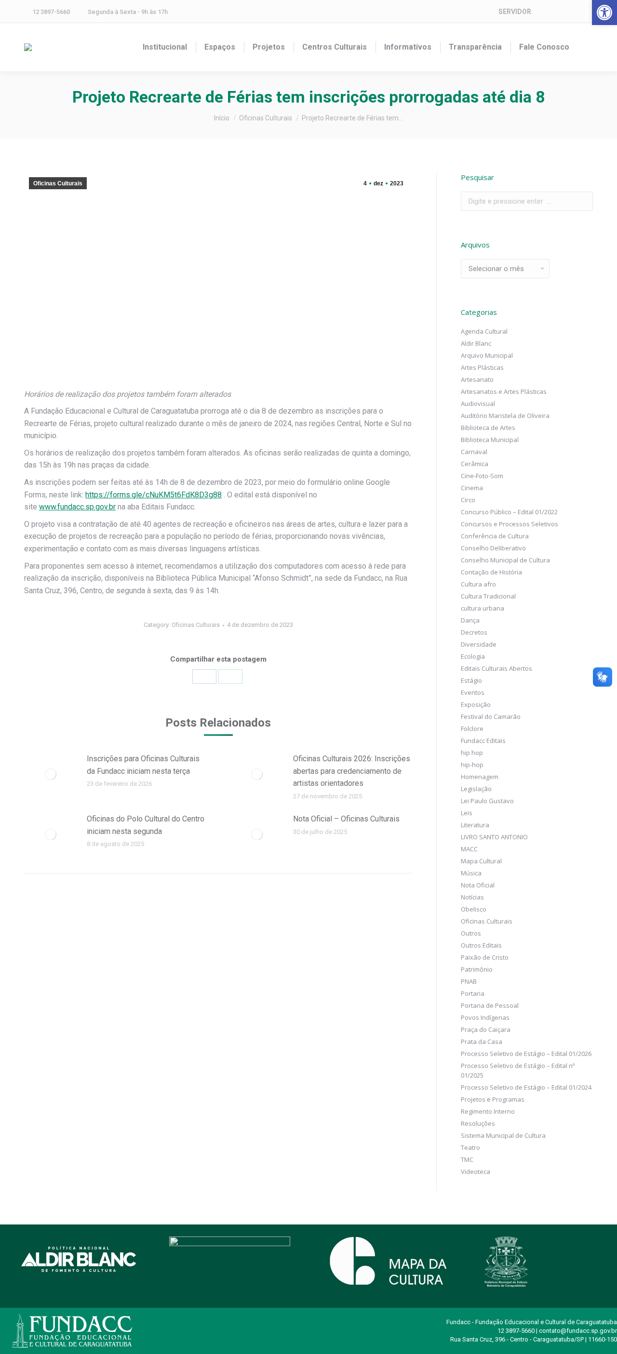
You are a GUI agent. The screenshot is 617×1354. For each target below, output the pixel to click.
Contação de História (491, 572)
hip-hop (472, 764)
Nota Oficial (478, 885)
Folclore (472, 728)
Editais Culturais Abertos (496, 668)
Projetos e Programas (492, 1099)
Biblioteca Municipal (490, 439)
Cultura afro (478, 584)
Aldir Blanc (476, 343)
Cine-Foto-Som (482, 475)
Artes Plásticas (482, 367)
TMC (467, 1159)
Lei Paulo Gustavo (487, 800)
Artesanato (477, 379)
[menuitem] (165, 47)
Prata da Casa (481, 1041)
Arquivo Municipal (487, 355)
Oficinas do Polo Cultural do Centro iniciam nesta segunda (145, 825)
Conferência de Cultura (495, 536)
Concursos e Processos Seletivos (509, 524)
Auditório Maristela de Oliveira (505, 415)
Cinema (472, 487)
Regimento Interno (488, 1111)
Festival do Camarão (491, 716)
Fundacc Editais (483, 740)
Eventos (472, 692)
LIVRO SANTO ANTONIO (494, 837)
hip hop (472, 752)
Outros (471, 933)
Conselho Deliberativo (493, 548)
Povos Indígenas (485, 1017)
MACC (469, 849)
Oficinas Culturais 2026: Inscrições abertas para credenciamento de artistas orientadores (351, 771)
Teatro (470, 1147)
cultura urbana (482, 608)
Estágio (471, 680)
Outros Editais (481, 945)
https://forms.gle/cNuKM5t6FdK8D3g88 (153, 494)
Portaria (472, 993)
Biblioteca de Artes (488, 427)
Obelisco (473, 909)
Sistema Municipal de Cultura (503, 1135)
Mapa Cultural (481, 861)
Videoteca (475, 1171)
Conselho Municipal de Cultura (505, 560)
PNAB (469, 981)
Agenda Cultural (484, 331)
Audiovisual (478, 403)
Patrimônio (477, 969)
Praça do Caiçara (485, 1029)
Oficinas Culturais (57, 183)
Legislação (476, 788)
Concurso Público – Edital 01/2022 (509, 512)
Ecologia (473, 656)
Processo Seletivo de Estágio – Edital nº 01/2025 (518, 1070)
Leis (466, 812)
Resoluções (478, 1123)
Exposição (476, 704)
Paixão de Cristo (485, 957)
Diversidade (478, 644)
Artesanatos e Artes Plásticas (504, 391)
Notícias (472, 897)
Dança (470, 620)
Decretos (474, 632)
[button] (604, 12)
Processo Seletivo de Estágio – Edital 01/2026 (526, 1053)
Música (471, 873)
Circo (468, 499)
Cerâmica (474, 463)
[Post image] (50, 774)
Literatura (475, 824)
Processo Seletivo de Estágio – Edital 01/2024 (526, 1087)
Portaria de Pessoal (490, 1005)
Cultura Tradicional (488, 596)
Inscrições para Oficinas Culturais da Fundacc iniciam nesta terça (143, 765)
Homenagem (479, 776)
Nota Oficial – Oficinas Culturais (346, 818)
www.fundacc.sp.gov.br (77, 506)
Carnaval (474, 451)
